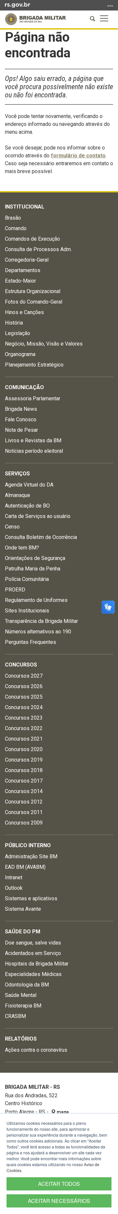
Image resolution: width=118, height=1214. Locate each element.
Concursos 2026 (24, 686)
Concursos (21, 665)
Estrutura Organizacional (32, 291)
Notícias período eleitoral (34, 451)
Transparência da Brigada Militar (41, 621)
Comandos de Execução (32, 239)
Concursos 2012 (24, 802)
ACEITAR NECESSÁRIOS (59, 1200)
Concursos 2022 (24, 728)
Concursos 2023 (24, 718)
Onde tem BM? (22, 548)
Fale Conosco (20, 419)
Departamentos (22, 270)
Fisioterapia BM (23, 1006)
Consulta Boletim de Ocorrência (41, 537)
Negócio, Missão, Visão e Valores (44, 344)
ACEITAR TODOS (59, 1183)
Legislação (17, 333)
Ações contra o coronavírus (36, 1050)
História (14, 323)
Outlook (14, 888)
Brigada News (21, 409)
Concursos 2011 (24, 812)
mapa (62, 1112)
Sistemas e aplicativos (31, 898)
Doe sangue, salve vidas (33, 943)
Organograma (20, 354)
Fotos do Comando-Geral (33, 302)
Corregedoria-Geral (27, 260)
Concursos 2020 (24, 749)
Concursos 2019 (24, 760)
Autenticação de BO (27, 506)
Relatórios (21, 1039)
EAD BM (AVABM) (25, 867)
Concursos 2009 (24, 823)
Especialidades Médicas (33, 974)
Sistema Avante (23, 909)
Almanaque (17, 495)
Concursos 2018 (24, 770)
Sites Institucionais (27, 610)
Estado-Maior (20, 281)
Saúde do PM (22, 931)
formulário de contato (78, 155)
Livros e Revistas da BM (33, 440)
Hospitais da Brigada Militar (37, 964)
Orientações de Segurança (35, 558)
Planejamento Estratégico (34, 365)
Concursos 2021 (24, 739)
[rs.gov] (17, 4)
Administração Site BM (31, 856)
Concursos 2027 (24, 676)
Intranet (13, 877)
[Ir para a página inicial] (35, 19)
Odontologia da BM (27, 985)
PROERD (15, 590)
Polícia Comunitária (27, 579)
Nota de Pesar (21, 430)
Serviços (17, 473)
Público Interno (28, 845)
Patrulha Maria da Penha (32, 569)
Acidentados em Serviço (33, 953)
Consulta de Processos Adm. (38, 249)
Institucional (24, 207)
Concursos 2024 (24, 707)
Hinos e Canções (24, 312)
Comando (16, 228)
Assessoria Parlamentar (32, 398)
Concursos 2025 (24, 697)
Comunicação (24, 387)
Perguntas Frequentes (30, 642)
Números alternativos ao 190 (38, 631)
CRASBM (15, 1016)
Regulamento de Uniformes (36, 600)
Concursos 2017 (24, 781)
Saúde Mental (20, 995)
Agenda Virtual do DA (29, 485)
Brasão (13, 218)
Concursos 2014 (24, 791)
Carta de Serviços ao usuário (37, 516)
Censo (12, 527)
